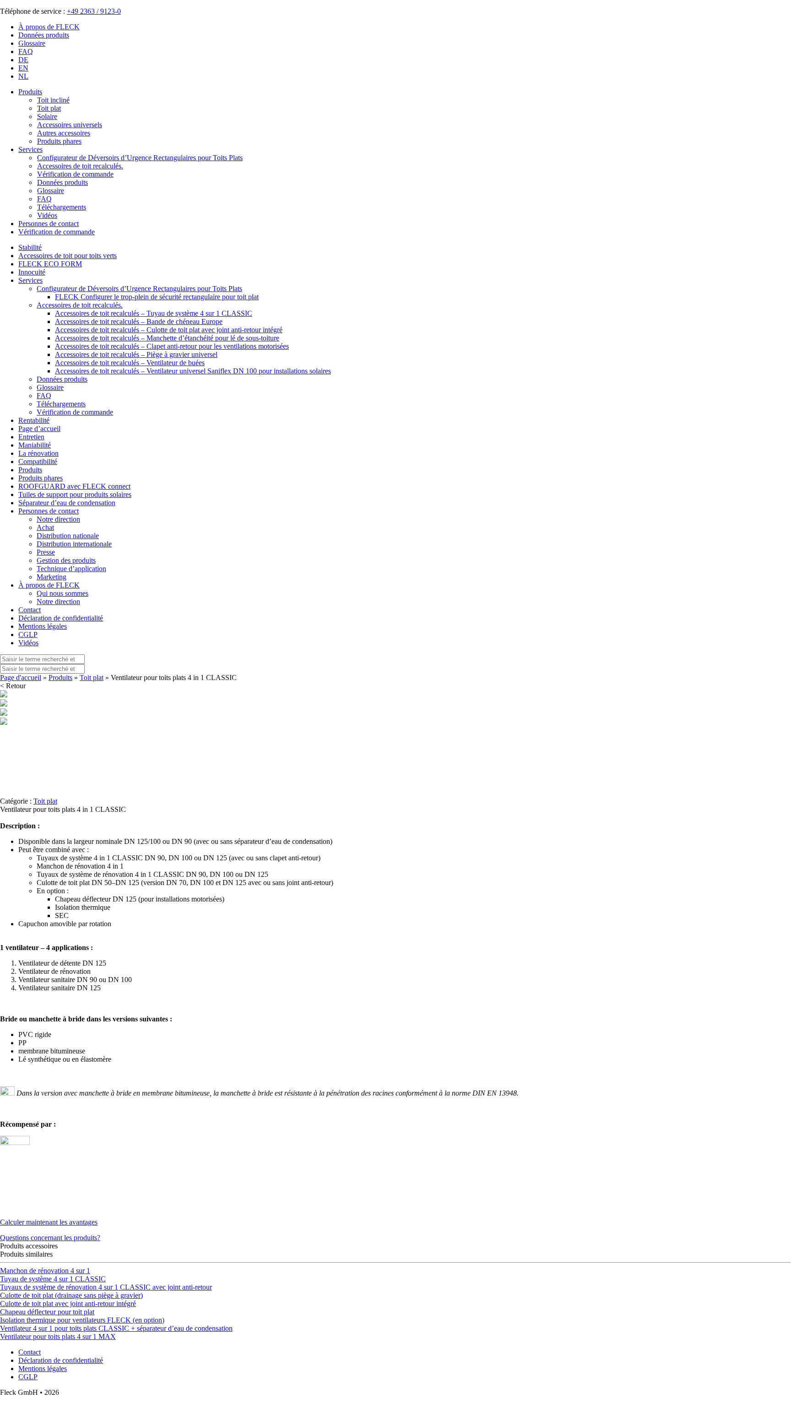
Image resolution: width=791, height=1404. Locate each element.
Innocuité (31, 272)
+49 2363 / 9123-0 (94, 11)
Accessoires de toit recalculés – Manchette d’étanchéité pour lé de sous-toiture (167, 338)
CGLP (28, 634)
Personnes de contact (48, 223)
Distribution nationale (68, 536)
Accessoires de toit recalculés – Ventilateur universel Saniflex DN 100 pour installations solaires (193, 371)
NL (23, 76)
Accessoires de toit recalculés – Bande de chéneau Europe (138, 321)
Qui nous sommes (62, 593)
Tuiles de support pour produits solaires (74, 494)
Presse (46, 552)
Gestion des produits (66, 560)
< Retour (13, 686)
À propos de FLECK (49, 27)
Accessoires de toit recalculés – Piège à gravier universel (136, 354)
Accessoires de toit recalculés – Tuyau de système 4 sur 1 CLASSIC (153, 313)
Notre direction (58, 519)
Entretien (31, 437)
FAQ (25, 51)
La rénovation (38, 453)
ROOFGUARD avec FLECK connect (74, 486)
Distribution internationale (74, 544)
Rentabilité (33, 420)
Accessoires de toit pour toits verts (67, 255)
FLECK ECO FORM (50, 264)
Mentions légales (42, 626)
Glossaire (31, 43)
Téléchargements (61, 404)
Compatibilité (37, 461)
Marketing (51, 577)
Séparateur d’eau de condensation (66, 503)
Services (30, 149)
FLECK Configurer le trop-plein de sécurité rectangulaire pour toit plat (157, 297)
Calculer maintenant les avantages (49, 1222)
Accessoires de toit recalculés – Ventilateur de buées (130, 363)
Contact (29, 610)
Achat (45, 527)
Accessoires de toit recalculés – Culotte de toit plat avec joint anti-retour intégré (168, 330)
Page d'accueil (20, 677)
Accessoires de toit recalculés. (80, 305)
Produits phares (40, 478)
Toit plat (91, 677)
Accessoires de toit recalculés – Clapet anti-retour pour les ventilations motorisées (172, 346)
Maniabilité (34, 445)
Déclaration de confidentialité (60, 618)
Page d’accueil (39, 428)
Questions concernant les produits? (50, 1238)
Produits (30, 92)
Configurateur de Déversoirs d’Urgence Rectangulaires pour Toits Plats (139, 288)
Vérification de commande (56, 232)
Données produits (43, 35)
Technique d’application (71, 568)
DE (23, 60)
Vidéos (28, 643)
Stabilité (30, 247)
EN (23, 68)
